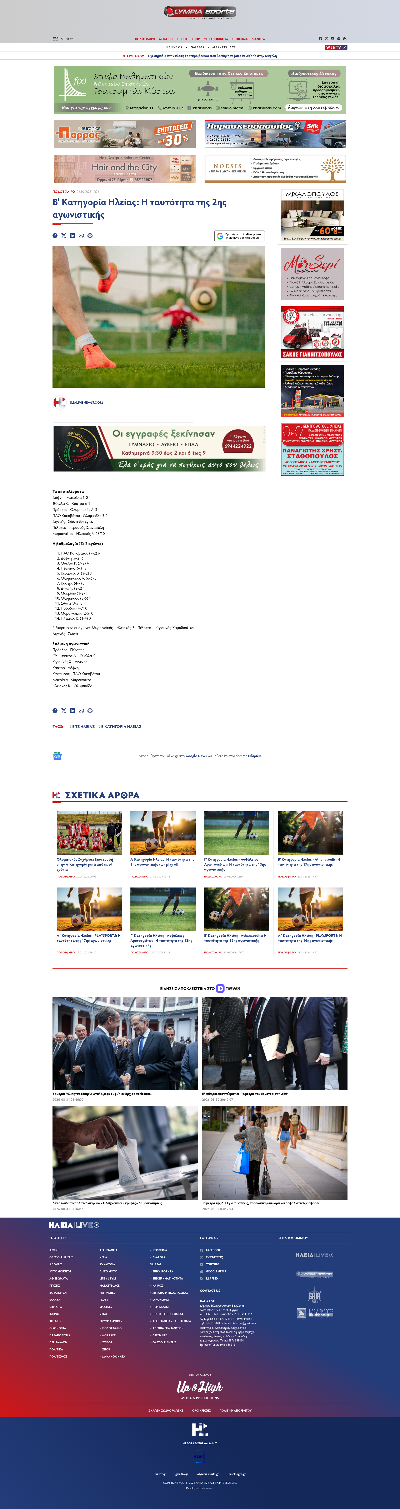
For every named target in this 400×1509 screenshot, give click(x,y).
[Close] (266, 687)
